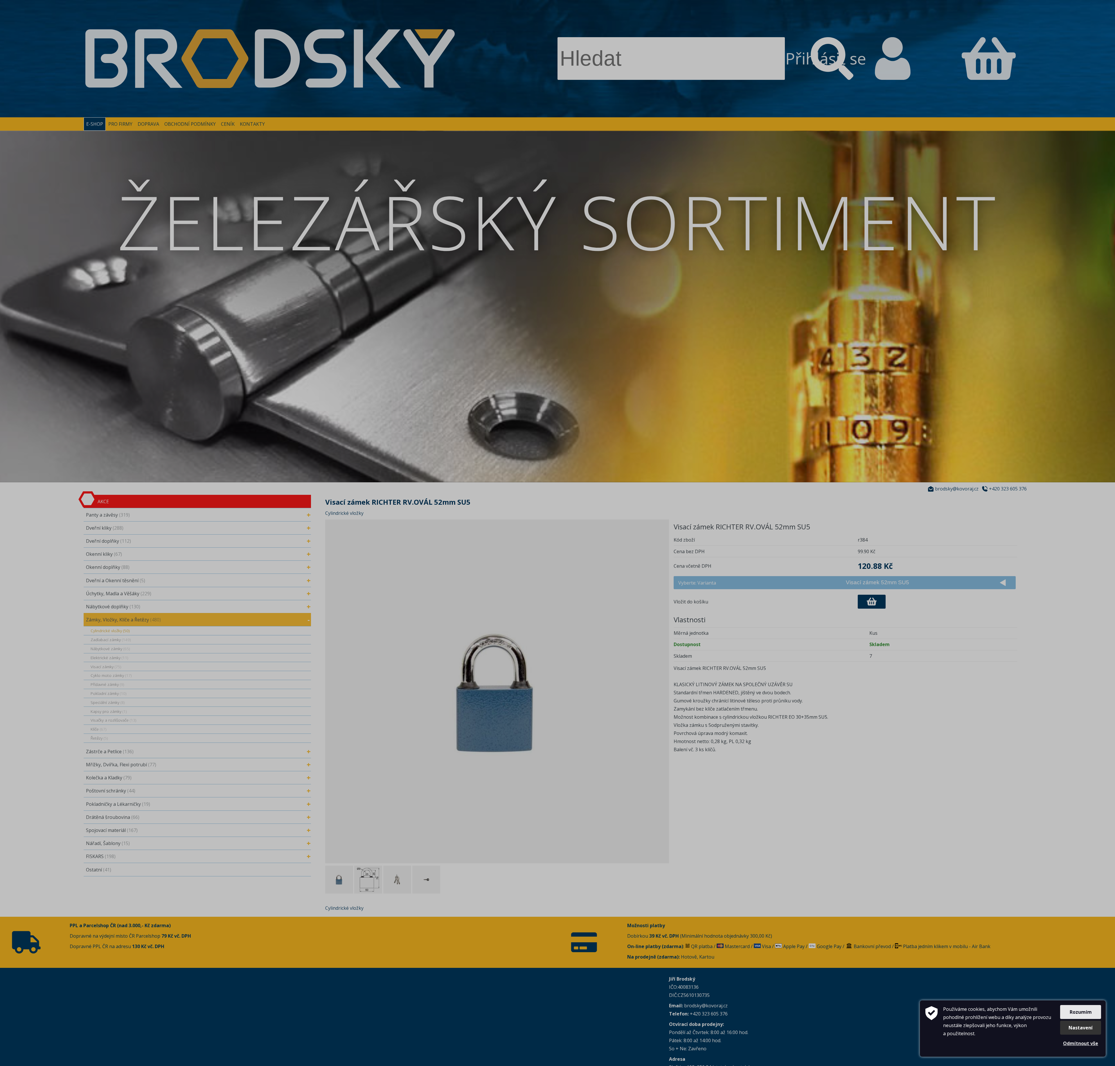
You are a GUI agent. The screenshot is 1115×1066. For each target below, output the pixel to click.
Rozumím (1081, 1012)
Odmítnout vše (1080, 1043)
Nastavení (1081, 1027)
